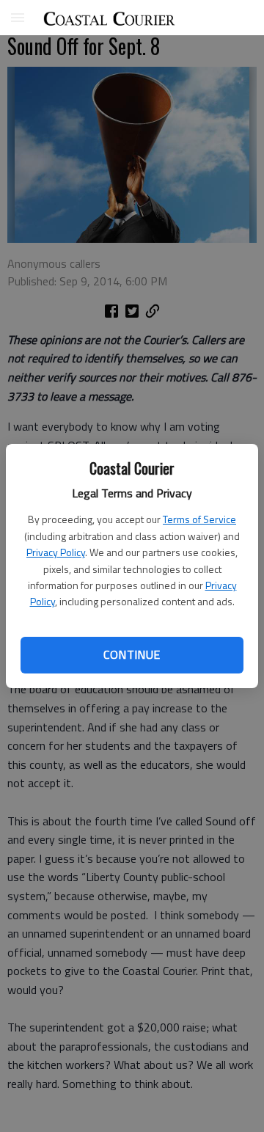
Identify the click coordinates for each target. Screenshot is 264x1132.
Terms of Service (199, 519)
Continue (131, 654)
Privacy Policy (55, 552)
